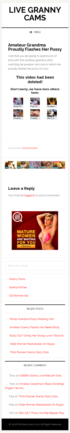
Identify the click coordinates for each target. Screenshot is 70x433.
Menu (37, 32)
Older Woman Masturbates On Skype (32, 343)
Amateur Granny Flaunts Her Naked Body (34, 327)
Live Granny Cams (35, 13)
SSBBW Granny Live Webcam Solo (40, 375)
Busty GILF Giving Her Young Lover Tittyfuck (37, 335)
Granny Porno (17, 279)
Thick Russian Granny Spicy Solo (29, 352)
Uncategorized (29, 148)
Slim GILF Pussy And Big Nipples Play (41, 412)
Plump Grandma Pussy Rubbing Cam (32, 319)
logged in (29, 195)
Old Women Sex (18, 295)
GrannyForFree (18, 287)
